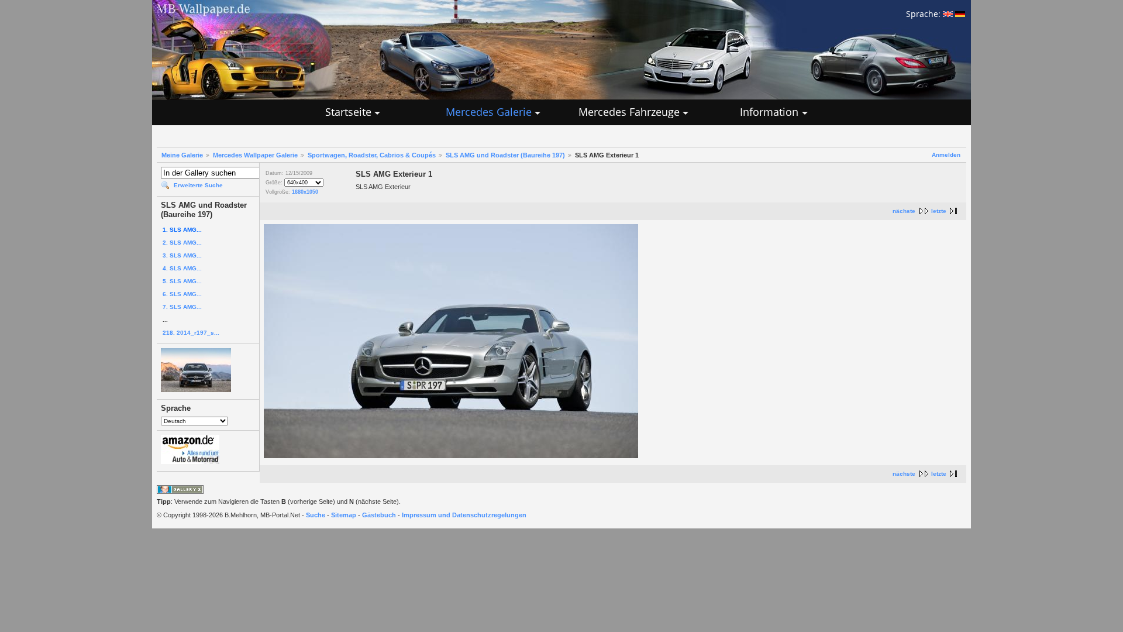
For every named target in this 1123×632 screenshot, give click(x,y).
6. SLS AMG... (182, 294)
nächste (904, 211)
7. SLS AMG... (182, 307)
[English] (948, 13)
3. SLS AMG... (182, 255)
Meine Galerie (182, 155)
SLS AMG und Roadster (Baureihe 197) (505, 155)
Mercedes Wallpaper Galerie (255, 155)
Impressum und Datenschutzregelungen (464, 514)
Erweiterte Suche (198, 185)
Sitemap (343, 514)
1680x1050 (305, 192)
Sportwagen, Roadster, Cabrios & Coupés (372, 155)
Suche (315, 514)
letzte (938, 211)
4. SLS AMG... (182, 268)
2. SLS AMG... (182, 242)
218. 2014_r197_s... (191, 332)
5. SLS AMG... (182, 281)
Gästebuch (379, 514)
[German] (960, 13)
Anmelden (946, 155)
